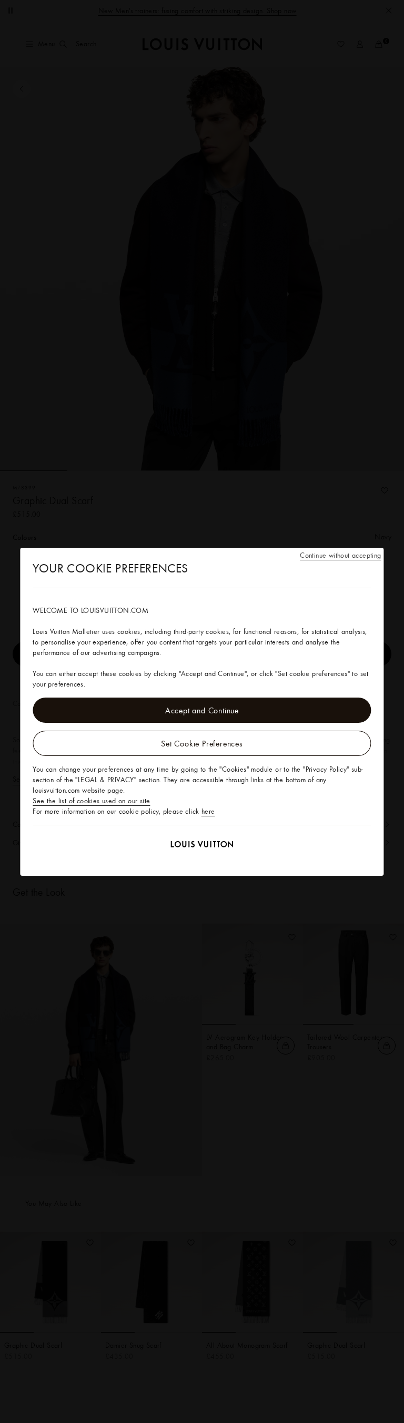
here (208, 811)
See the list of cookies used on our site (91, 800)
